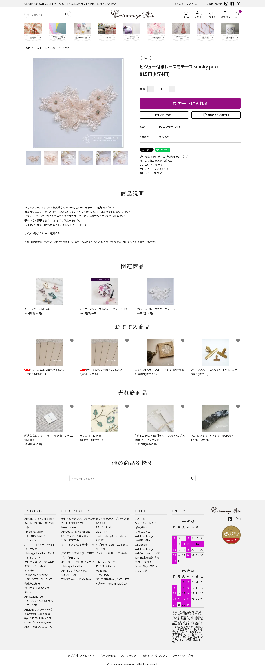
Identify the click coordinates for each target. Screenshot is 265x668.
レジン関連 (141, 570)
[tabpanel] (78, 103)
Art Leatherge (33, 596)
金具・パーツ (39, 562)
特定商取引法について (154, 655)
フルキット (30, 540)
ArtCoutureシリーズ (147, 553)
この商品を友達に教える (156, 160)
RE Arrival (103, 527)
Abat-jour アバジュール (38, 627)
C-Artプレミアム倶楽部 (37, 622)
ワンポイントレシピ (145, 523)
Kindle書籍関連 (33, 531)
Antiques (141, 544)
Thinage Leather (72, 566)
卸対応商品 (102, 575)
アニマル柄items (106, 566)
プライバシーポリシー (185, 655)
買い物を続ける (151, 165)
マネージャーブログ (146, 566)
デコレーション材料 (35, 566)
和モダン (100, 540)
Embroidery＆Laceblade (111, 536)
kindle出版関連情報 (147, 557)
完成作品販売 (32, 583)
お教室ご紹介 (143, 540)
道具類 (50, 562)
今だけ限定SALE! (34, 536)
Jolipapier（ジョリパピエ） (39, 575)
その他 (28, 614)
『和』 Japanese (41, 614)
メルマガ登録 (128, 655)
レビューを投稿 (151, 173)
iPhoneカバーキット (107, 562)
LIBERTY (101, 531)
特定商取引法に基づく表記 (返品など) (164, 156)
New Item (68, 527)
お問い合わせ (214, 3)
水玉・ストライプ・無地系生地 (77, 562)
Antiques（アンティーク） (38, 609)
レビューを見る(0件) (154, 169)
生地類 (28, 562)
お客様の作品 (143, 531)
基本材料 (29, 570)
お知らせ (140, 518)
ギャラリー (141, 527)
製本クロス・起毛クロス (38, 618)
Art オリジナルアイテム (74, 570)
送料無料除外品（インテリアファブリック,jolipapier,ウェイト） (112, 583)
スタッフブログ (143, 562)
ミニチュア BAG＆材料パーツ (78, 544)
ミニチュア (47, 579)
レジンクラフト (32, 579)
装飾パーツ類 (69, 575)
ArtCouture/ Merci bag (76, 531)
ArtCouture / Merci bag (39, 518)
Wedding (101, 570)
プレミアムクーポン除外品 (76, 579)
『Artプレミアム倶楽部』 (74, 536)
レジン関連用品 (70, 540)
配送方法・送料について (81, 655)
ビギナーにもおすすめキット (111, 553)
